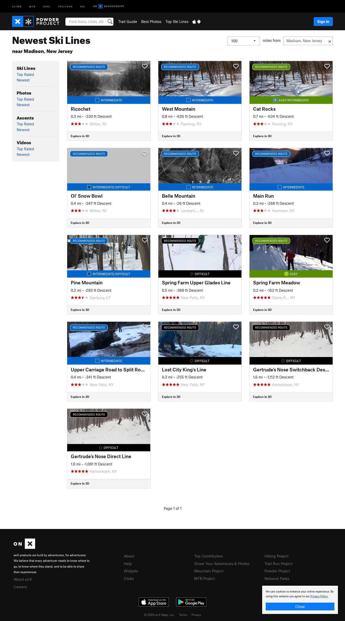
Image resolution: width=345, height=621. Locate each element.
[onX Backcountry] (108, 6)
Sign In (323, 21)
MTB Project (204, 578)
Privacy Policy (319, 596)
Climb (17, 6)
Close (300, 606)
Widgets (131, 571)
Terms (183, 614)
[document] (300, 599)
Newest (23, 80)
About (129, 556)
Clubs (129, 578)
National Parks (276, 578)
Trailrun (65, 6)
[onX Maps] (24, 547)
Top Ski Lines (176, 21)
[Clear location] (330, 41)
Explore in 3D (80, 136)
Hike (46, 6)
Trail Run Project (278, 563)
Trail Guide (127, 21)
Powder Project (277, 571)
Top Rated (25, 74)
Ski (83, 6)
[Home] (38, 21)
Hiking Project (276, 556)
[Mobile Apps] (196, 21)
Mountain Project (209, 571)
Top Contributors (208, 556)
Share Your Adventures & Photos (222, 563)
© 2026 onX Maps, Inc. (159, 614)
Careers (20, 586)
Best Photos (151, 21)
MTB (32, 6)
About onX (23, 579)
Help (128, 563)
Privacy (196, 614)
